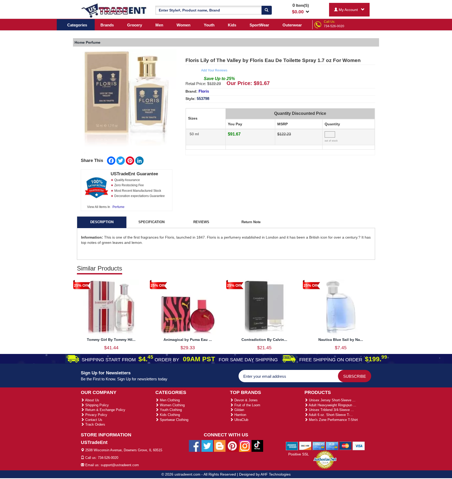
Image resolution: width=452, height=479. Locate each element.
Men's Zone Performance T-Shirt (333, 420)
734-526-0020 (334, 26)
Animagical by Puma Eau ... (187, 339)
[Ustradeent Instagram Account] (245, 446)
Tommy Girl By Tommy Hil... (111, 339)
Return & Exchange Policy (104, 410)
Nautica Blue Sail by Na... (340, 339)
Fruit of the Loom (246, 405)
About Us (91, 400)
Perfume (118, 207)
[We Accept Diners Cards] (319, 445)
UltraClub (240, 420)
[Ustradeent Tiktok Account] (257, 446)
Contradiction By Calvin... (264, 339)
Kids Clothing (169, 415)
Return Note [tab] (251, 222)
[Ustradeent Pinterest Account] (232, 446)
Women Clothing (172, 405)
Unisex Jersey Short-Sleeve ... (331, 400)
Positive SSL (298, 454)
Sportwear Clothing (173, 420)
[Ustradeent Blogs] (219, 446)
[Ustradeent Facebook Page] (194, 446)
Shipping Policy (96, 405)
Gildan (238, 410)
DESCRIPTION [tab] (102, 222)
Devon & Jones (245, 400)
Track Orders (94, 424)
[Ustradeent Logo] (114, 10)
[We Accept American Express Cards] (292, 445)
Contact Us (93, 420)
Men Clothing (169, 400)
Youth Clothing (170, 410)
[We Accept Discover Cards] (305, 445)
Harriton (239, 415)
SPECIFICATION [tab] (151, 222)
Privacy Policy (95, 415)
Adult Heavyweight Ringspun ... (332, 405)
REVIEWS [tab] (201, 222)
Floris (204, 91)
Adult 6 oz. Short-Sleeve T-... (330, 415)
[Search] (266, 10)
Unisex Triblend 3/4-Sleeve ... (331, 410)
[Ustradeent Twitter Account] (207, 446)
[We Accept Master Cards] (345, 445)
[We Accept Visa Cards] (359, 445)
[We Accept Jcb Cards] (332, 445)
